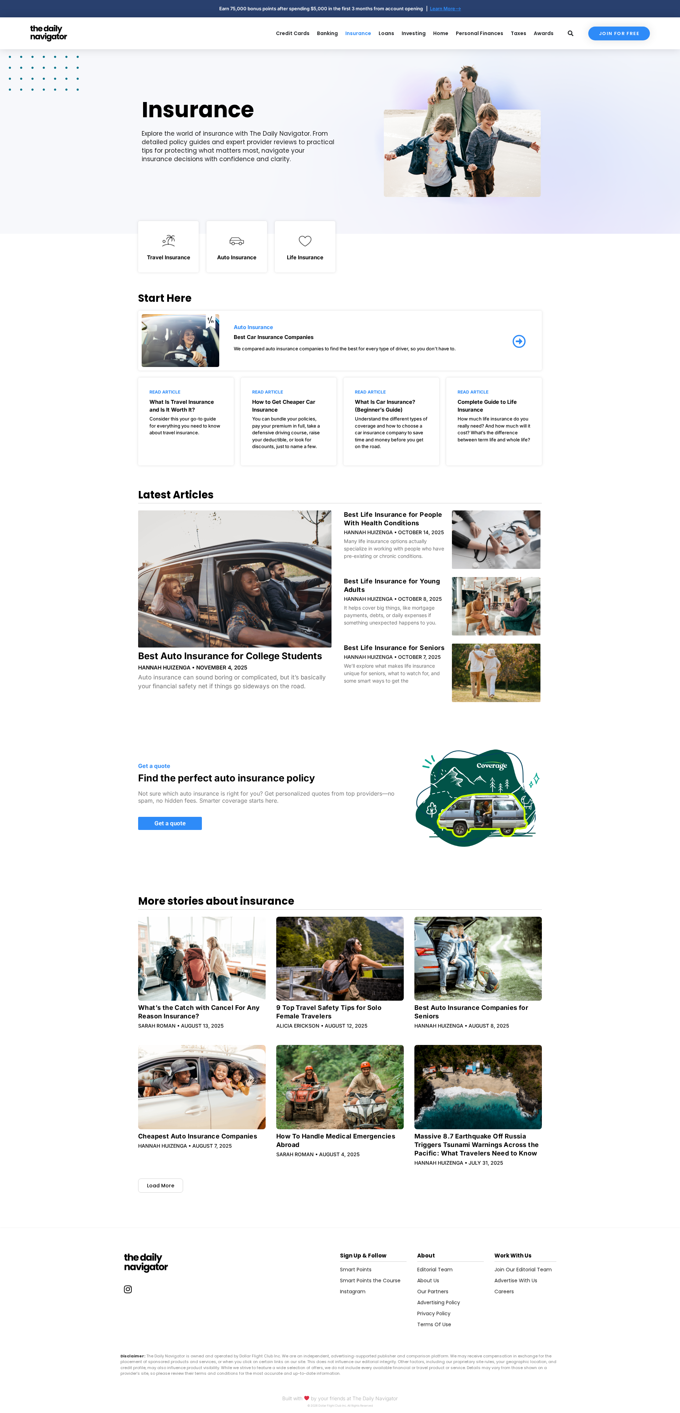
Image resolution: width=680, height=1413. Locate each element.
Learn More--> (445, 8)
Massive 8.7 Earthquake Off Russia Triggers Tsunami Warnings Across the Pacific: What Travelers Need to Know (476, 1144)
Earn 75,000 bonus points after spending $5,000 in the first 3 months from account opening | (324, 8)
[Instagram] (128, 1289)
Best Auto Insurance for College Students (230, 655)
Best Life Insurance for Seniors (394, 647)
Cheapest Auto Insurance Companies (197, 1136)
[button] (160, 1186)
